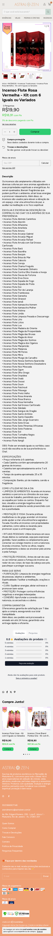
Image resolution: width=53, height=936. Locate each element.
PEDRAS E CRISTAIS (32, 18)
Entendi (40, 932)
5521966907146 (10, 805)
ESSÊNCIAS (6, 18)
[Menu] (3, 4)
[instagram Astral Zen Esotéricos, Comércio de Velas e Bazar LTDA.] (3, 796)
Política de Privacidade (12, 846)
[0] (49, 4)
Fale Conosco (8, 837)
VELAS (17, 18)
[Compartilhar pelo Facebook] (7, 692)
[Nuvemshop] (12, 922)
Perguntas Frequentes (12, 851)
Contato (6, 842)
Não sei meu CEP (8, 168)
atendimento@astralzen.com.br (16, 810)
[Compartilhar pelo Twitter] (11, 692)
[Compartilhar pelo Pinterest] (15, 692)
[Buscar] (48, 12)
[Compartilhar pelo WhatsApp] (3, 692)
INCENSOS (47, 18)
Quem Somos (8, 823)
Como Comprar (9, 828)
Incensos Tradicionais (27, 84)
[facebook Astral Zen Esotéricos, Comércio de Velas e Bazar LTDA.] (9, 796)
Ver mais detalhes (9, 124)
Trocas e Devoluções (12, 832)
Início (4, 84)
